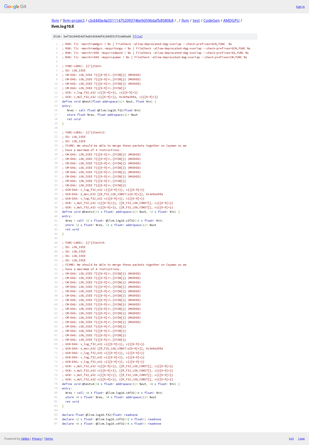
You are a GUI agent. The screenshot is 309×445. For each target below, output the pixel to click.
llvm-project (74, 20)
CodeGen (211, 20)
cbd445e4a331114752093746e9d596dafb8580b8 (130, 20)
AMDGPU (231, 20)
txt (291, 438)
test (196, 20)
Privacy (37, 439)
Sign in (300, 7)
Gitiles (25, 439)
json (301, 438)
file (137, 36)
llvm (55, 20)
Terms (48, 439)
